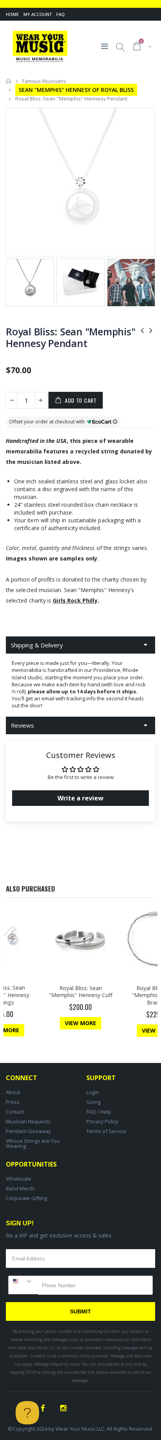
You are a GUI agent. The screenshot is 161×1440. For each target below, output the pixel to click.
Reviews (22, 725)
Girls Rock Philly (75, 600)
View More (80, 1023)
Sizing (93, 1101)
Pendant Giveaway (28, 1131)
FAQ (60, 14)
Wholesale (18, 1178)
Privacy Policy (102, 1121)
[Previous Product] (142, 330)
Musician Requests (28, 1121)
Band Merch (20, 1188)
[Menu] (104, 46)
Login (92, 1092)
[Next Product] (151, 330)
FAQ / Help (98, 1111)
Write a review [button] (80, 798)
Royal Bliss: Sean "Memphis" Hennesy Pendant (70, 337)
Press (13, 1101)
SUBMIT (80, 1311)
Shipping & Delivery (37, 645)
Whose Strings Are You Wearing (33, 1143)
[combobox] (23, 1281)
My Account (37, 14)
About (13, 1092)
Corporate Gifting (26, 1198)
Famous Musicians (44, 81)
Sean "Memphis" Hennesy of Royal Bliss (76, 89)
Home (12, 14)
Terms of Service (106, 1131)
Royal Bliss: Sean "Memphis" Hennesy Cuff (81, 991)
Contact (15, 1111)
